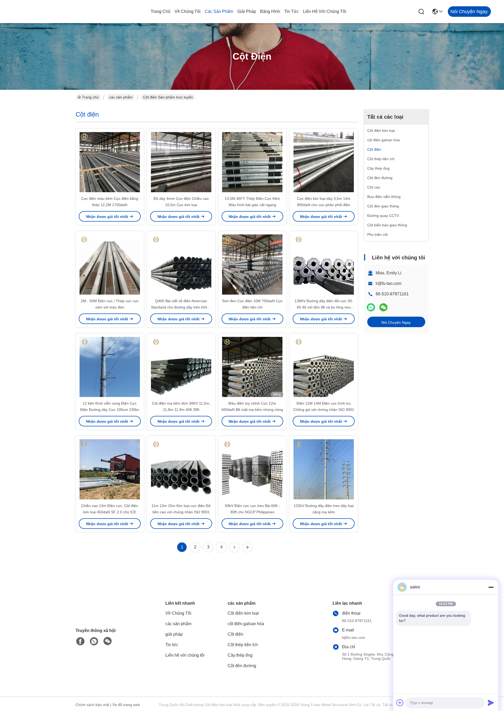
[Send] (491, 702)
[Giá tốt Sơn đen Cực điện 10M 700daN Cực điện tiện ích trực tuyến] (253, 264)
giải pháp (246, 11)
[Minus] (491, 587)
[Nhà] (104, 615)
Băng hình (270, 11)
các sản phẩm (219, 11)
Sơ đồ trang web (126, 705)
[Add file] (400, 702)
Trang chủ (160, 11)
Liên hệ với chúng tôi (324, 11)
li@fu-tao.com (388, 283)
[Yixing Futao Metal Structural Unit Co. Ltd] (42, 11)
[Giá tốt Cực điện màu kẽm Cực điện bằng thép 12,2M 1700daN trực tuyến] (110, 162)
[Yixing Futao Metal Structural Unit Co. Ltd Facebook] (80, 641)
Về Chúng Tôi (188, 11)
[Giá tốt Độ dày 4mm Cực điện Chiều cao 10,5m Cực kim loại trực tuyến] (181, 162)
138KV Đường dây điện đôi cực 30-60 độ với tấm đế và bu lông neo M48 (324, 307)
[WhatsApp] (371, 307)
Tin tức (291, 11)
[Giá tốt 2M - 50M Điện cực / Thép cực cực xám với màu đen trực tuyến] (110, 264)
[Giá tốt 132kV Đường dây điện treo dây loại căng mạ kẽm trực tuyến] (324, 469)
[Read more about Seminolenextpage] (234, 547)
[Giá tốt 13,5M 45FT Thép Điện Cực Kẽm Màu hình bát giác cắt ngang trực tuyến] (253, 162)
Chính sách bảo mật (92, 705)
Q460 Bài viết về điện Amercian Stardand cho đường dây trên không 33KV (181, 307)
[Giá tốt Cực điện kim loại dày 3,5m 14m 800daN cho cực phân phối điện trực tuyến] (324, 162)
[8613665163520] (94, 641)
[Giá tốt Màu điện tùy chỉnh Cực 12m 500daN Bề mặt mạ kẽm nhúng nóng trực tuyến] (253, 367)
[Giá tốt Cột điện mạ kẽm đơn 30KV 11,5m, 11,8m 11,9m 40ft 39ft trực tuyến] (181, 367)
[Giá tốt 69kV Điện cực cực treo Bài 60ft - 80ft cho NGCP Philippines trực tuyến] (253, 469)
